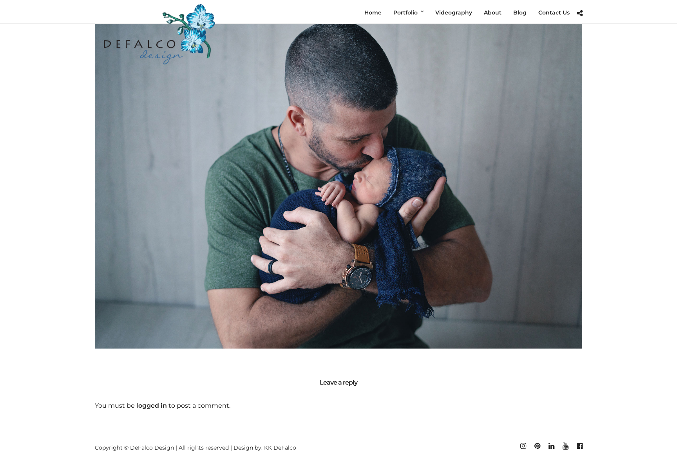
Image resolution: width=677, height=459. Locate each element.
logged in (151, 405)
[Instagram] (523, 446)
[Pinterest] (537, 446)
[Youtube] (565, 446)
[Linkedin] (551, 446)
